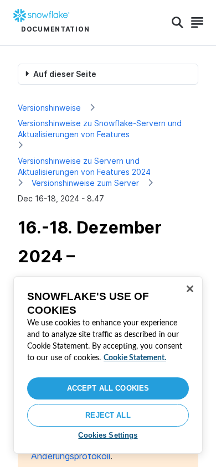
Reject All (107, 415)
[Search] (177, 22)
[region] (108, 365)
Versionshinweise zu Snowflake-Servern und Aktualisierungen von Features (100, 128)
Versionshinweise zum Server (85, 183)
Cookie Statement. (135, 358)
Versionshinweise (49, 107)
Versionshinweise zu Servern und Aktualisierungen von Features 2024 (84, 166)
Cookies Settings (107, 435)
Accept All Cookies (108, 388)
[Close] (190, 289)
